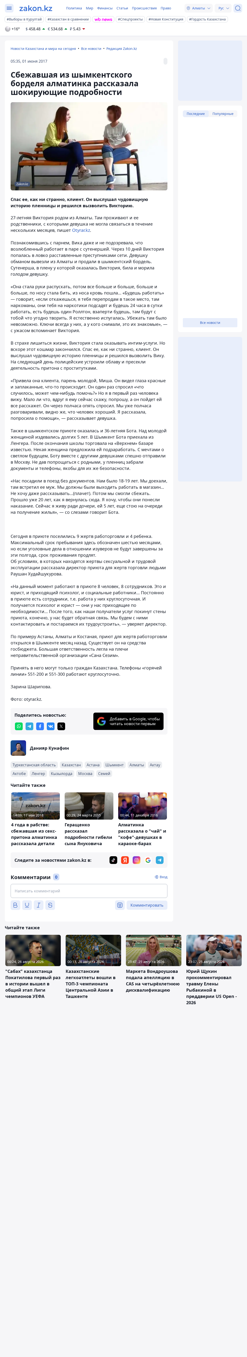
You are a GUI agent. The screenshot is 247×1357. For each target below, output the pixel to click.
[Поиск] (237, 8)
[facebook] (40, 726)
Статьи (122, 8)
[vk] (50, 726)
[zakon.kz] (35, 8)
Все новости (91, 48)
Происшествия (144, 8)
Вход (163, 877)
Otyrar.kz (81, 230)
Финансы (105, 8)
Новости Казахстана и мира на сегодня (43, 48)
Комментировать (147, 905)
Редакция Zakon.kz (121, 48)
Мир (89, 8)
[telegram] (29, 726)
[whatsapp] (18, 726)
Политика (74, 8)
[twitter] (61, 726)
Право (166, 8)
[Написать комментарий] (89, 891)
